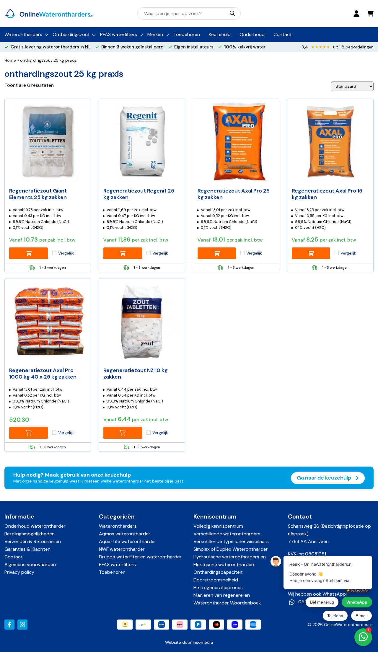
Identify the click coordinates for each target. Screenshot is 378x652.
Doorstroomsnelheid (215, 580)
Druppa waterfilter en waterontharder (140, 557)
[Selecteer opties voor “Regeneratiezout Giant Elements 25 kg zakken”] (28, 253)
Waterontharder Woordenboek (227, 603)
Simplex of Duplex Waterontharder (230, 549)
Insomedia (203, 642)
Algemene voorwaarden (30, 564)
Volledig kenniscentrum (218, 526)
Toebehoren (186, 34)
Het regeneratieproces (218, 587)
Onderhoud (252, 34)
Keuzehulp (220, 34)
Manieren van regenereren (221, 595)
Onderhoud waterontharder (35, 526)
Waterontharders (23, 34)
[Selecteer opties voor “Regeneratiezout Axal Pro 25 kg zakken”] (217, 253)
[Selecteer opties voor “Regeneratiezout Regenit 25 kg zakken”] (122, 253)
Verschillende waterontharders (226, 534)
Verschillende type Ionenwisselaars (231, 541)
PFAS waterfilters (118, 34)
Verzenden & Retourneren (32, 541)
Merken (155, 34)
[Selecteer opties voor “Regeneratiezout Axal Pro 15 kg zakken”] (311, 253)
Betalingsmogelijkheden (29, 534)
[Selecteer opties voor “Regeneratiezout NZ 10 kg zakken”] (122, 433)
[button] (28, 433)
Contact (282, 34)
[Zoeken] (232, 13)
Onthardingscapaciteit (218, 572)
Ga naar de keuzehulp (324, 477)
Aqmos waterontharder (124, 534)
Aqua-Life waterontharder (127, 541)
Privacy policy (19, 572)
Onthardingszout (71, 34)
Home (10, 60)
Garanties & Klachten (27, 549)
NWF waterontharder (122, 549)
